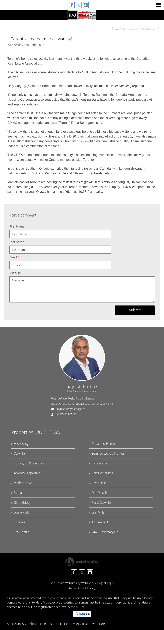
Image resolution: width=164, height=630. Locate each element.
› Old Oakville (99, 492)
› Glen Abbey (20, 502)
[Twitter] (79, 5)
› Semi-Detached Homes (106, 453)
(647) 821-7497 (67, 414)
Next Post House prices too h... (134, 28)
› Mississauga (20, 443)
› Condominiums (101, 473)
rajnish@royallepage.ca (71, 409)
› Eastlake (18, 492)
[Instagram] (86, 5)
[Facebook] (72, 5)
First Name (18, 226)
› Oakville (18, 453)
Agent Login (106, 583)
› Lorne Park (20, 512)
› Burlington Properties (27, 463)
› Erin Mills (96, 512)
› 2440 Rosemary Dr (103, 532)
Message (16, 273)
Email (14, 257)
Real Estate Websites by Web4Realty (73, 583)
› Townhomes (99, 463)
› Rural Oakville (100, 502)
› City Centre (20, 532)
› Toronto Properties (25, 473)
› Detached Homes (102, 443)
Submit (135, 309)
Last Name (16, 242)
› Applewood (98, 522)
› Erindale (18, 522)
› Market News (21, 483)
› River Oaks (97, 483)
